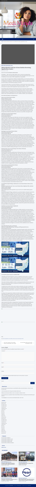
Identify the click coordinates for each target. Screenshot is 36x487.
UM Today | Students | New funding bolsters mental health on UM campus (10, 343)
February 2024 (3, 431)
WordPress (29, 485)
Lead (15, 338)
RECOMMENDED (5, 450)
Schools (22, 338)
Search (2, 381)
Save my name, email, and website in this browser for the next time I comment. (15, 375)
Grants (14, 338)
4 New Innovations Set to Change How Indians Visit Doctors (11, 391)
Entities (11, 338)
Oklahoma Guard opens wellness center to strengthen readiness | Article (13, 392)
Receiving (19, 338)
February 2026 (3, 402)
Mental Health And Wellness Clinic (7, 65)
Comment (3, 350)
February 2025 (3, 417)
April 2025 (3, 414)
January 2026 (3, 403)
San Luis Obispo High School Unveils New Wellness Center (26, 343)
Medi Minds (11, 485)
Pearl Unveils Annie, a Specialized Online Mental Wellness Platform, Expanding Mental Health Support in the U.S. (26, 480)
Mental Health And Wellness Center (6, 478)
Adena (4, 338)
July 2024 (2, 425)
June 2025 (3, 412)
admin (7, 70)
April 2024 (3, 429)
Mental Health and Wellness (5, 437)
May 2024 (3, 428)
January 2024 (3, 433)
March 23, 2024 (3, 70)
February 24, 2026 (3, 465)
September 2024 (4, 423)
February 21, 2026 (21, 481)
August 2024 (3, 424)
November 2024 (4, 420)
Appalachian (6, 338)
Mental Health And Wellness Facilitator (7, 442)
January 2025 (3, 418)
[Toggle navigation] (2, 39)
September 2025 (4, 408)
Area (9, 338)
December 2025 (4, 404)
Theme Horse (19, 485)
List (17, 338)
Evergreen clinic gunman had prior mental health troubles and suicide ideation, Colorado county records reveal (9, 464)
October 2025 (3, 407)
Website (2, 371)
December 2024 (4, 419)
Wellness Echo (3, 447)
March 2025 (3, 415)
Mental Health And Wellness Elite (6, 441)
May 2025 (2, 413)
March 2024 (3, 430)
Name (2, 362)
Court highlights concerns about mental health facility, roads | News (12, 397)
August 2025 (3, 409)
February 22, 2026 (21, 465)
